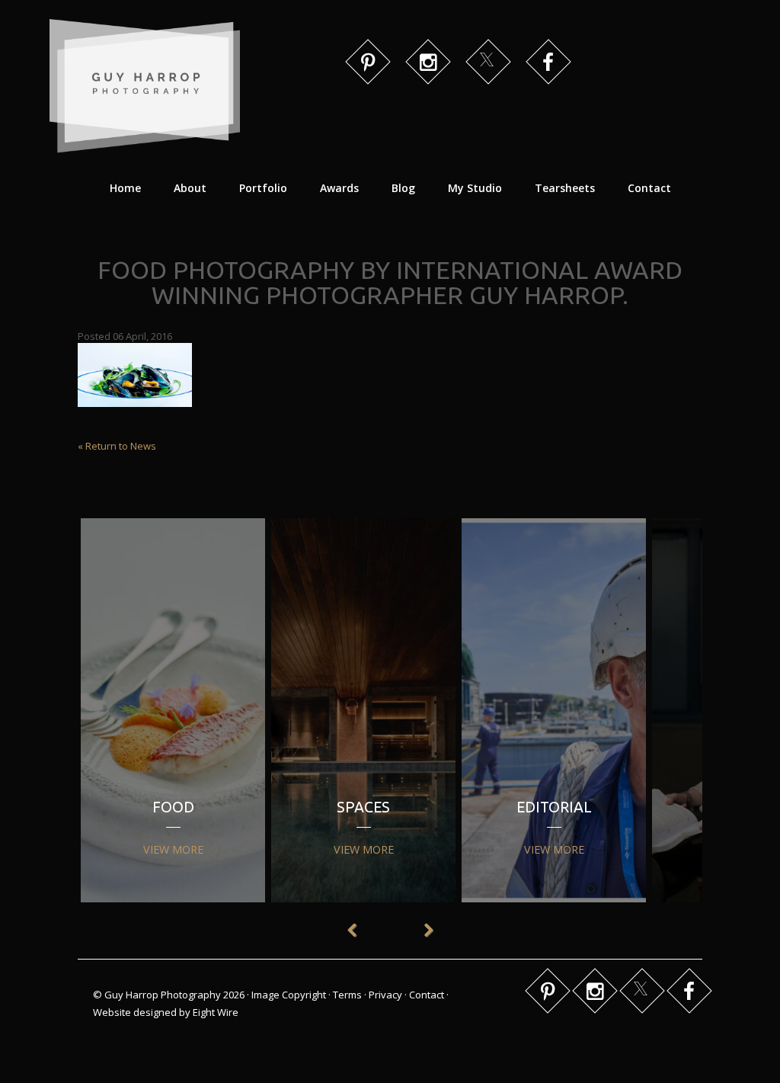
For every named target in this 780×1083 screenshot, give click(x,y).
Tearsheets (565, 188)
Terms (347, 994)
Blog (403, 188)
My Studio (475, 188)
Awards (339, 188)
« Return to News (117, 446)
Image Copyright (288, 994)
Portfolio (263, 188)
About (190, 188)
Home (125, 188)
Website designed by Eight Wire (165, 1012)
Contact (649, 188)
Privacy (385, 994)
